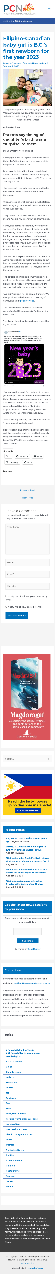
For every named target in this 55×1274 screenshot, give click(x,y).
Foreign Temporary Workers (22, 1119)
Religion (10, 1165)
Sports (9, 1181)
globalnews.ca (26, 301)
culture (43, 63)
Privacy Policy (27, 1263)
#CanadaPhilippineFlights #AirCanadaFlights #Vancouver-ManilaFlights (23, 1053)
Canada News (31, 63)
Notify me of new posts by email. (25, 607)
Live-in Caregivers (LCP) (19, 1134)
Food (8, 1108)
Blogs (9, 1066)
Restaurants (13, 1171)
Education (11, 1082)
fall (7, 1093)
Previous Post (27, 490)
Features (11, 1098)
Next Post (27, 497)
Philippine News (15, 1150)
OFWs (9, 1139)
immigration (13, 1124)
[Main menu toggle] (49, 9)
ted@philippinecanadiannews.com (32, 983)
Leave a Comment (12, 63)
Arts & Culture (14, 1061)
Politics (10, 1155)
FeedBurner (34, 949)
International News (16, 1129)
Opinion (10, 1145)
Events (10, 1087)
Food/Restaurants (16, 1113)
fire (8, 1103)
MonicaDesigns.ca (35, 1268)
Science (10, 1176)
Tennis (9, 1186)
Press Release (14, 1160)
